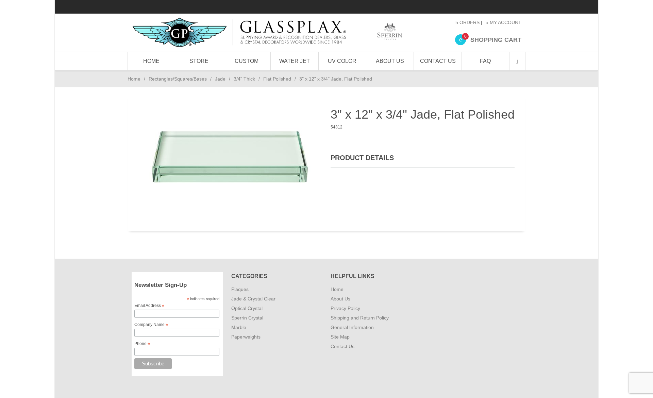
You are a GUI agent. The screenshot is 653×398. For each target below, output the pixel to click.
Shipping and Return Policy (360, 318)
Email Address (149, 306)
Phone (142, 344)
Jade (220, 79)
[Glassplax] (267, 32)
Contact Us (438, 61)
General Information (352, 327)
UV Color (342, 61)
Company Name (151, 325)
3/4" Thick (244, 79)
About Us (390, 61)
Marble (238, 327)
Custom (246, 61)
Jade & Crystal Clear (253, 298)
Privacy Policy (345, 308)
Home (151, 61)
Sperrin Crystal (247, 318)
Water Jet (294, 61)
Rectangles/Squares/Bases (178, 79)
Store (198, 61)
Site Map (340, 337)
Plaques (240, 289)
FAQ (485, 61)
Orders (469, 22)
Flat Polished (277, 79)
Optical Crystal (247, 308)
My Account (504, 22)
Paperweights (246, 337)
